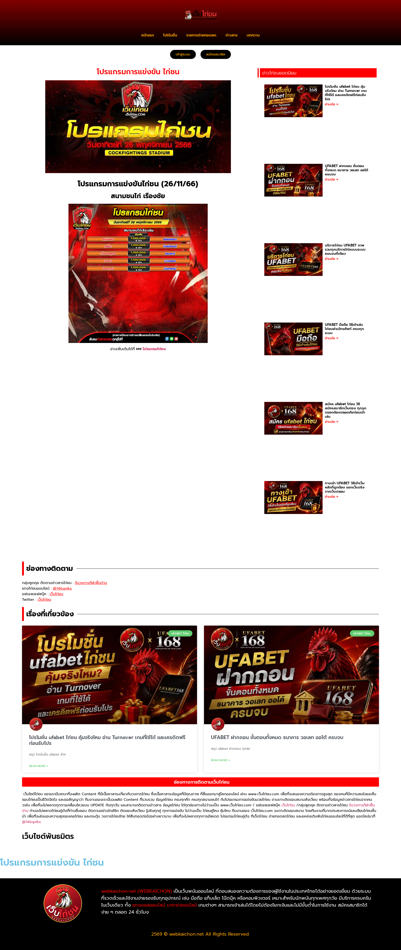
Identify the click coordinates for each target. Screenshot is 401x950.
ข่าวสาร (231, 35)
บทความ (253, 35)
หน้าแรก (147, 35)
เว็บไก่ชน (288, 805)
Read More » (38, 766)
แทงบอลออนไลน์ (148, 905)
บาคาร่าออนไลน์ (182, 905)
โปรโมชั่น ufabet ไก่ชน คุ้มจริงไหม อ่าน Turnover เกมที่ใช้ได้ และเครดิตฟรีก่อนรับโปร (346, 93)
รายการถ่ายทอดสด (201, 35)
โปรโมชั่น (170, 35)
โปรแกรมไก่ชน (154, 349)
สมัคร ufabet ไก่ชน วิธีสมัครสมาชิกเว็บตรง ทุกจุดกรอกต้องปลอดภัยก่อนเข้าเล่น (345, 410)
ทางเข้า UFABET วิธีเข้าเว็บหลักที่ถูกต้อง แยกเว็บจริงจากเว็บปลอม (345, 487)
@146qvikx (31, 822)
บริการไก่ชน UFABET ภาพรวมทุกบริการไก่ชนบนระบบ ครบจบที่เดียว (345, 249)
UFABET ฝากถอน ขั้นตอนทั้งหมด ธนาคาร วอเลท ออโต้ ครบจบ (346, 170)
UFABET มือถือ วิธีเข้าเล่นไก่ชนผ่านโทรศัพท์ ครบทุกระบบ (344, 329)
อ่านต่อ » (331, 104)
